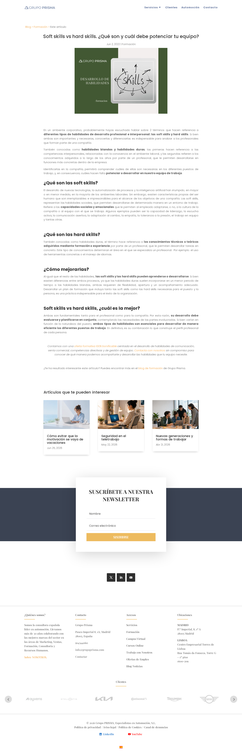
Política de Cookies (130, 727)
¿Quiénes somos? (34, 615)
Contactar (81, 656)
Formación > (41, 27)
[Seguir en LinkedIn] (121, 577)
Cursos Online (135, 645)
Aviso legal (109, 727)
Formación (129, 44)
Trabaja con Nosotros (139, 652)
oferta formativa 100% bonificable (95, 346)
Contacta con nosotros (149, 350)
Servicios (151, 7)
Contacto (210, 7)
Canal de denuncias (156, 727)
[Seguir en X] (111, 577)
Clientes (171, 7)
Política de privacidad (87, 727)
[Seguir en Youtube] (131, 577)
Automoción (190, 7)
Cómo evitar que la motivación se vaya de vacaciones (65, 439)
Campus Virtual (135, 639)
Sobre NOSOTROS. (35, 657)
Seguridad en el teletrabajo (113, 437)
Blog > (29, 27)
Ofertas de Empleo (137, 659)
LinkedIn (108, 734)
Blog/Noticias (134, 666)
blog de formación (150, 368)
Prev (8, 699)
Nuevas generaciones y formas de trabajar (174, 437)
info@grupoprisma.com (89, 650)
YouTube (137, 734)
